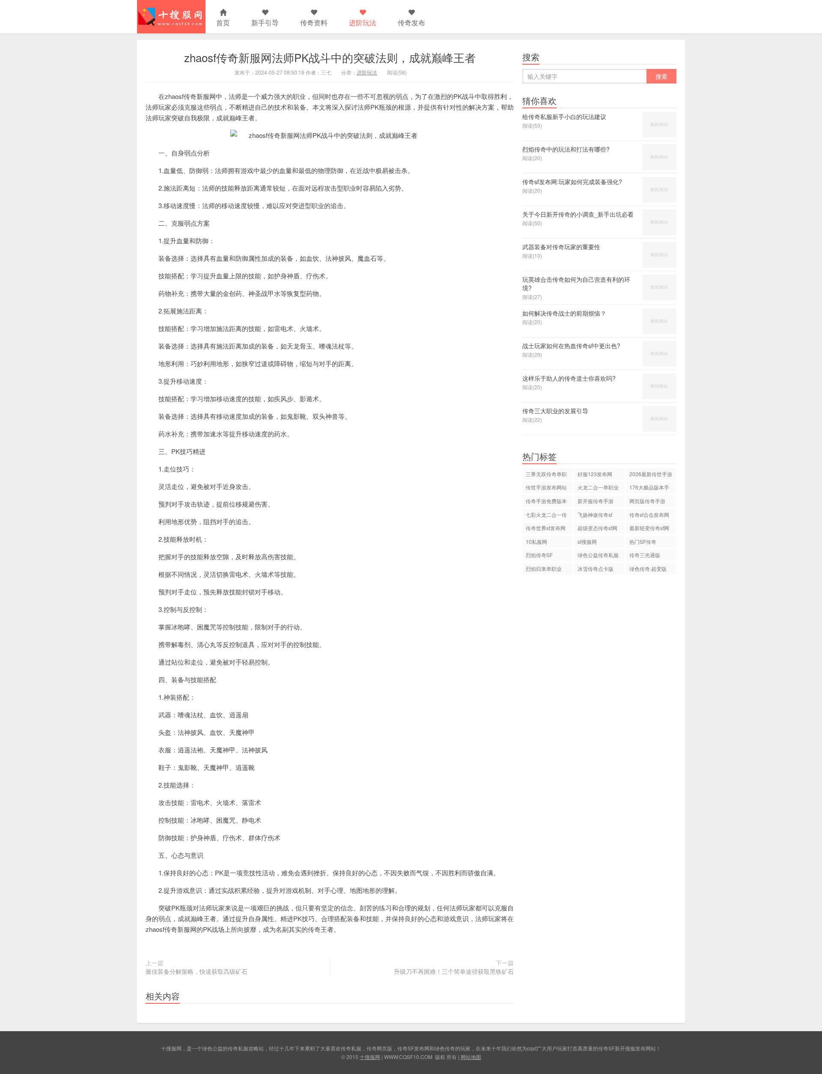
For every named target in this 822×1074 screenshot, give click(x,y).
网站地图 (471, 1056)
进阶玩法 (362, 22)
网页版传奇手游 (647, 500)
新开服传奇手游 (596, 500)
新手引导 (265, 22)
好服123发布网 (595, 473)
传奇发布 (411, 22)
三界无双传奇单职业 (546, 475)
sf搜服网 (587, 541)
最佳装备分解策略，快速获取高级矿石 (196, 971)
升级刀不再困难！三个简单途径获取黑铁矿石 (454, 971)
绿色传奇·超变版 (648, 568)
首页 (223, 22)
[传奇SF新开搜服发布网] (171, 16)
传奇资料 (314, 22)
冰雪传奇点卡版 (596, 568)
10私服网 (536, 541)
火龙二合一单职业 (598, 487)
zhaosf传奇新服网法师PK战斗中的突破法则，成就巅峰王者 (330, 57)
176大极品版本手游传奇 (649, 488)
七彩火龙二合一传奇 (546, 516)
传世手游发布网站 (546, 487)
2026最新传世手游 (650, 473)
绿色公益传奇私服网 (598, 556)
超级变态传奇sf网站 (597, 529)
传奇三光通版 (644, 554)
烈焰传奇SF (539, 554)
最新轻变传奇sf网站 (649, 529)
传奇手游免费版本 (546, 500)
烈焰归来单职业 (544, 568)
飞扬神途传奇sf (595, 514)
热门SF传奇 (642, 541)
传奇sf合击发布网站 (649, 516)
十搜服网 (370, 1056)
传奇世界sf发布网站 (546, 529)
